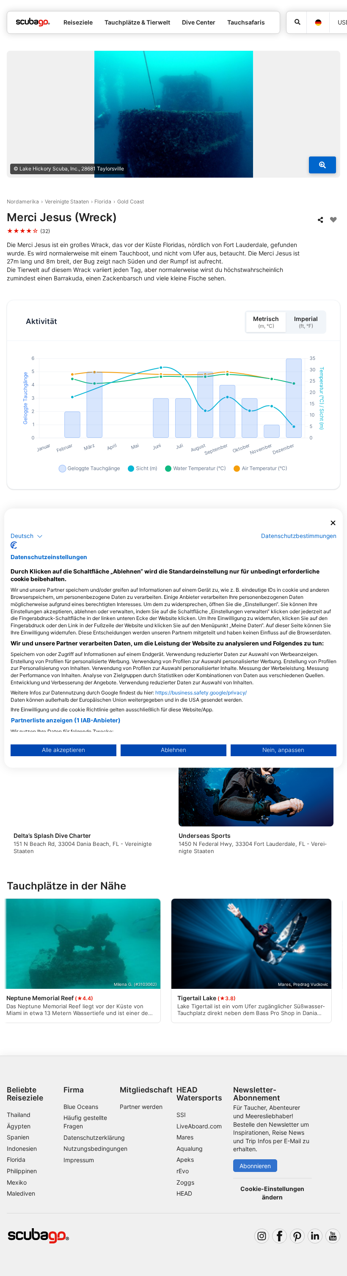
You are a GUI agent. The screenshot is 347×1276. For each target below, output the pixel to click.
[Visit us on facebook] (279, 1236)
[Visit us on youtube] (332, 1236)
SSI (181, 1114)
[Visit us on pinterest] (297, 1236)
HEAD (184, 1193)
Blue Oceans (80, 1106)
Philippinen (22, 1170)
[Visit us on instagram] (261, 1236)
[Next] (326, 799)
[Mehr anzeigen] (322, 164)
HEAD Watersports (199, 1093)
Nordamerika (23, 201)
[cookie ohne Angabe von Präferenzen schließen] (333, 523)
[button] (27, 536)
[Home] (33, 22)
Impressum (78, 1159)
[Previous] (20, 799)
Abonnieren (255, 1165)
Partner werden (141, 1106)
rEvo (182, 1170)
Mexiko (17, 1182)
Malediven (21, 1193)
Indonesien (22, 1148)
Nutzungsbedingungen (95, 1148)
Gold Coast (130, 201)
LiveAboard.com (199, 1126)
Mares (184, 1137)
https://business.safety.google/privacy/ (201, 692)
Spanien (18, 1137)
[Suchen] (296, 22)
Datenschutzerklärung (94, 1137)
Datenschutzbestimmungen (298, 535)
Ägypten (18, 1126)
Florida (102, 201)
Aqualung (189, 1148)
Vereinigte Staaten (67, 201)
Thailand (18, 1114)
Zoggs (185, 1182)
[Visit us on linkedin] (315, 1236)
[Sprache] (317, 22)
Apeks (185, 1159)
